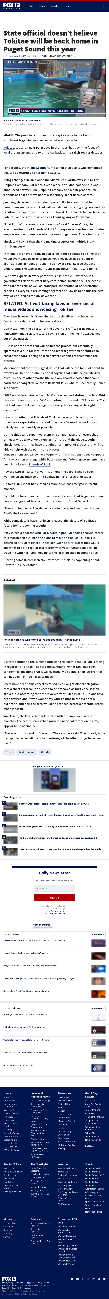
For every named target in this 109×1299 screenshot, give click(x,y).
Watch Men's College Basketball (67, 1250)
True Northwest (92, 1123)
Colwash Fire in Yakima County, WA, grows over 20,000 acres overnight (35, 940)
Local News (63, 1097)
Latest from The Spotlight (38, 1169)
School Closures (92, 1133)
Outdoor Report (92, 1136)
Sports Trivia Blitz (93, 1205)
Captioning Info (10, 1139)
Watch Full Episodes (40, 1174)
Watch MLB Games (67, 1236)
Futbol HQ (90, 1208)
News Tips (8, 1097)
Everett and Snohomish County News (39, 1118)
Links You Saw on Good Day (93, 1141)
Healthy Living (64, 1131)
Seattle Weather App (67, 1175)
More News (65, 1093)
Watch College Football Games (65, 1231)
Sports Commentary (94, 1201)
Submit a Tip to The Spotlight (40, 1195)
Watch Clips (8, 1168)
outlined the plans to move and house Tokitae (58, 538)
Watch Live (90, 1100)
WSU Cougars (91, 1192)
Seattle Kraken (91, 1182)
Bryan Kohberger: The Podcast (41, 1242)
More (68, 6)
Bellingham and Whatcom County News (39, 1133)
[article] (54, 610)
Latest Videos (12, 1008)
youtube (72, 1279)
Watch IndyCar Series (67, 1245)
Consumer (62, 1124)
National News (65, 1104)
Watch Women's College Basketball (66, 1256)
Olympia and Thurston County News (41, 1125)
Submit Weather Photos (92, 1128)
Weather (63, 1164)
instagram (77, 1279)
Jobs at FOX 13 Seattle (10, 1125)
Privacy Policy (57, 911)
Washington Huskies (94, 1188)
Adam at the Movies (94, 1116)
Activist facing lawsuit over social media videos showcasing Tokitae (49, 306)
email (104, 1279)
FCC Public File (10, 1143)
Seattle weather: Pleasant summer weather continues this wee (54, 803)
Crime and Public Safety (38, 1182)
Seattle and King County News (38, 1105)
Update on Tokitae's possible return (22, 120)
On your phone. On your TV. (48, 766)
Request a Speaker (12, 1133)
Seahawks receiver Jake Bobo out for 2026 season (25, 1052)
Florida (45, 752)
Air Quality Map (65, 1185)
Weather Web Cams (67, 1168)
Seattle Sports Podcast (37, 1230)
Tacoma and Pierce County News (40, 1111)
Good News (63, 1138)
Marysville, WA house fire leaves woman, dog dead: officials (30, 965)
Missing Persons (38, 1187)
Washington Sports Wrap (94, 1196)
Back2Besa (90, 1145)
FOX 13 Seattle (26, 56)
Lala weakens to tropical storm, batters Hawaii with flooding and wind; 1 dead (61, 815)
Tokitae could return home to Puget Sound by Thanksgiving (41, 639)
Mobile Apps (9, 1100)
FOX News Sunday (66, 1145)
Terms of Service (56, 913)
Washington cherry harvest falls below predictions (26, 1040)
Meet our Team (10, 1110)
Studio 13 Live (12, 1164)
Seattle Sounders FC (94, 1175)
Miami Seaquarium (40, 168)
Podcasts (36, 1219)
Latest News (11, 934)
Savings (6, 1236)
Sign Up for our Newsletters (10, 1105)
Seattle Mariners (92, 1171)
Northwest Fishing (93, 1211)
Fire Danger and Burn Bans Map (68, 1193)
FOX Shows (8, 1120)
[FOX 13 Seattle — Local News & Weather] (12, 6)
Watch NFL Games (66, 1226)
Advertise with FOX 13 (13, 1136)
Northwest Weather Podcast (40, 1236)
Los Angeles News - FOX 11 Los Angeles (40, 1149)
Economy (7, 1233)
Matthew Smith (12, 56)
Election (61, 1110)
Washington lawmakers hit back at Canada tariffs (25, 1014)
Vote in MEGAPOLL (94, 1110)
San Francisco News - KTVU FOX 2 (41, 1143)
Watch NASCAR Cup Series (67, 1240)
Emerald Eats (9, 1178)
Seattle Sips (8, 1182)
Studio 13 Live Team (12, 1171)
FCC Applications (11, 1150)
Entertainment (64, 1114)
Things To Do (91, 1120)
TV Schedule (9, 1116)
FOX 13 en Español (66, 1141)
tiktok (88, 1279)
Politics (61, 1107)
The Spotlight (39, 1164)
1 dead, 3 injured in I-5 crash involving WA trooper (26, 953)
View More (98, 934)
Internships (8, 1129)
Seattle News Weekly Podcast (40, 1224)
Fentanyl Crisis (37, 1190)
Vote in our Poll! (42, 924)
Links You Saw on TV (13, 1113)
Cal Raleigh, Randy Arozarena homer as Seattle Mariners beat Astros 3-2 (58, 838)
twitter (99, 1279)
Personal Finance (11, 1223)
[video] (98, 1017)
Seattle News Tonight (41, 1100)
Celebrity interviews (12, 1191)
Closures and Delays (67, 1182)
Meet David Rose (39, 1177)
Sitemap (61, 1148)
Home (7, 1093)
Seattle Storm (91, 1178)
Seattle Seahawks (93, 1168)
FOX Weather (64, 1204)
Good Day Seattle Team (93, 1105)
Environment (26, 752)
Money (7, 1219)
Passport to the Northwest (10, 1186)
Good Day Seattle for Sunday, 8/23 (18, 1065)
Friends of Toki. (40, 464)
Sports (89, 1164)
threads (93, 1279)
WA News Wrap (65, 1100)
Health (61, 1128)
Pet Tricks (89, 1113)
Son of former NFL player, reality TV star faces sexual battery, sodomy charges (38, 978)
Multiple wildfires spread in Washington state (23, 1027)
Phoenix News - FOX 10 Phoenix (40, 1155)
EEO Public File (10, 1146)
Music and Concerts (67, 1121)
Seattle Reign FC (92, 1185)
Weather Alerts (65, 1178)
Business (7, 1230)
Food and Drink (65, 1117)
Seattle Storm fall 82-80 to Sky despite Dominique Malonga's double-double (60, 849)
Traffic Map (63, 1171)
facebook (83, 1279)
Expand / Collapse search (104, 6)
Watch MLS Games (67, 1264)
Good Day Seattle (91, 1094)
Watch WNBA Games (67, 1260)
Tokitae (8, 147)
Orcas (36, 56)
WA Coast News (38, 1139)
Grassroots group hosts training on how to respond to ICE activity (55, 826)
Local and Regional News (40, 1094)
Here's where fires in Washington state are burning (26, 991)
